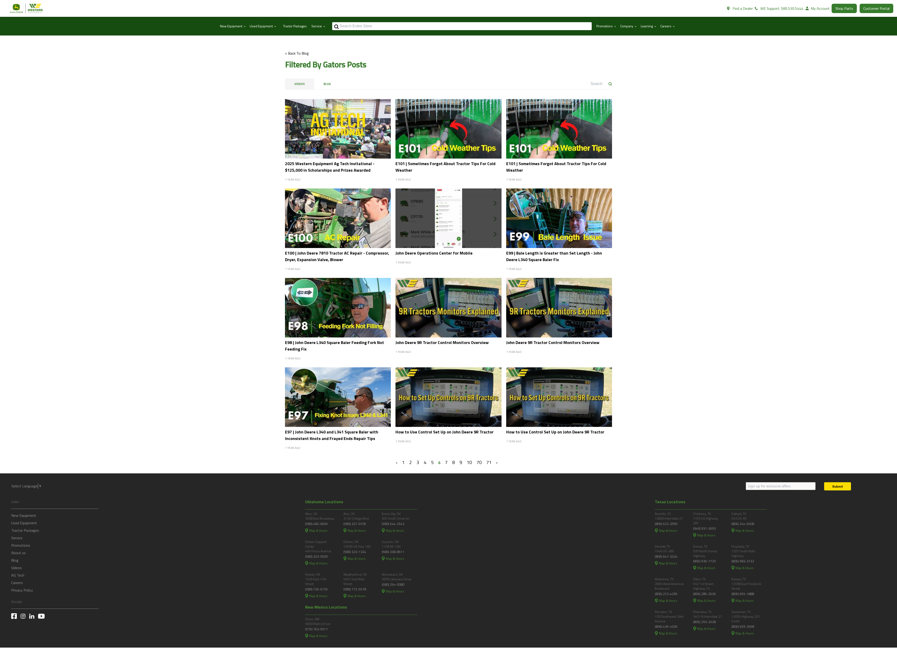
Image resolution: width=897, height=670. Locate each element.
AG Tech (17, 575)
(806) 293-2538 (704, 621)
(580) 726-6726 (316, 589)
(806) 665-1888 (742, 593)
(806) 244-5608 (742, 523)
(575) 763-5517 (316, 629)
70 (479, 462)
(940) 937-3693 (704, 528)
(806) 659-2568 (742, 626)
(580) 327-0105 (354, 523)
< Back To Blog (297, 53)
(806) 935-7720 (704, 561)
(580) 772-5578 (354, 589)
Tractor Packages (295, 26)
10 (469, 462)
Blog (327, 84)
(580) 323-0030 (316, 556)
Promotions (20, 545)
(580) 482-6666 (316, 523)
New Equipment (23, 515)
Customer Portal (876, 8)
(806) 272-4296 (666, 593)
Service (16, 538)
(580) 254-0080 (393, 584)
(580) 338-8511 (393, 551)
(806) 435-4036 (666, 626)
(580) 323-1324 (354, 551)
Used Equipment (24, 523)
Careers (17, 582)
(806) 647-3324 (666, 556)
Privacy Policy (22, 590)
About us (18, 553)
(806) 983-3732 (742, 561)
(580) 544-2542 (393, 523)
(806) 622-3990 (666, 523)
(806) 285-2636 (704, 593)
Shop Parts (844, 8)
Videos (299, 84)
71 (488, 462)
